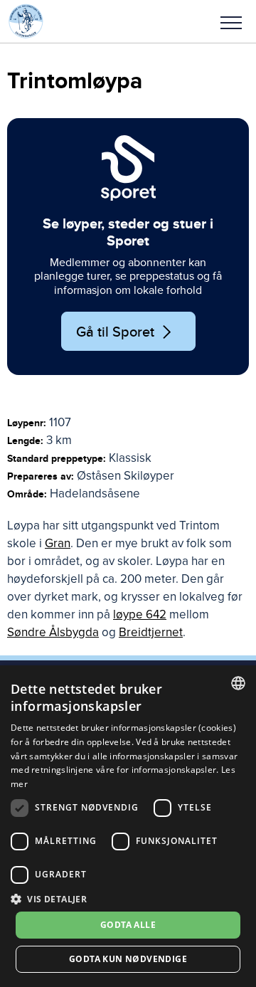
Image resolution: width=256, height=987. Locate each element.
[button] (231, 21)
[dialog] (128, 826)
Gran (57, 543)
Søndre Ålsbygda (53, 632)
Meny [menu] (231, 21)
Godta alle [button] (128, 925)
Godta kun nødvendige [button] (128, 959)
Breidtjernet (151, 632)
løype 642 (139, 614)
